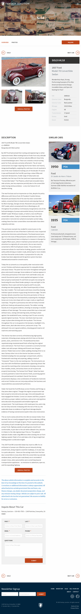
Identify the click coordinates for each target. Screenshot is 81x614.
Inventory (59, 589)
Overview (4, 42)
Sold (6, 53)
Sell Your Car (74, 589)
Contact (76, 592)
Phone (27, 531)
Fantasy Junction (15, 3)
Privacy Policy (75, 608)
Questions (9, 540)
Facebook (78, 596)
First (6, 521)
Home (52, 589)
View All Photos (23, 109)
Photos (15, 42)
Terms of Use (75, 606)
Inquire (70, 42)
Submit (33, 561)
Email (6, 531)
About (69, 592)
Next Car (71, 53)
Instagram (72, 596)
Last (27, 521)
